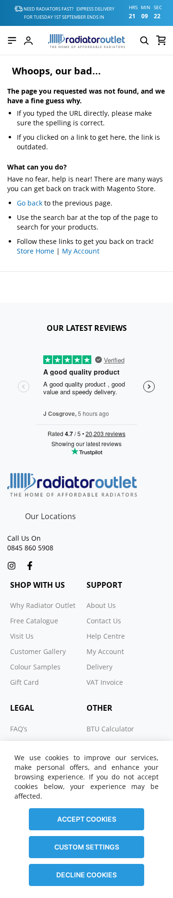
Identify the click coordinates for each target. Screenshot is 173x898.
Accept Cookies (86, 819)
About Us (101, 605)
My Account (80, 250)
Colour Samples (35, 666)
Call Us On (24, 538)
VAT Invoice (104, 682)
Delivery (99, 666)
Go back (29, 202)
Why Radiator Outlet (42, 605)
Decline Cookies (86, 875)
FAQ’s (18, 728)
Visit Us (22, 636)
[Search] (144, 40)
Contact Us (103, 620)
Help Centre (105, 636)
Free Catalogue (34, 620)
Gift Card (24, 682)
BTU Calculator (110, 728)
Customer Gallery (38, 651)
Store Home (35, 250)
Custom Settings (86, 847)
